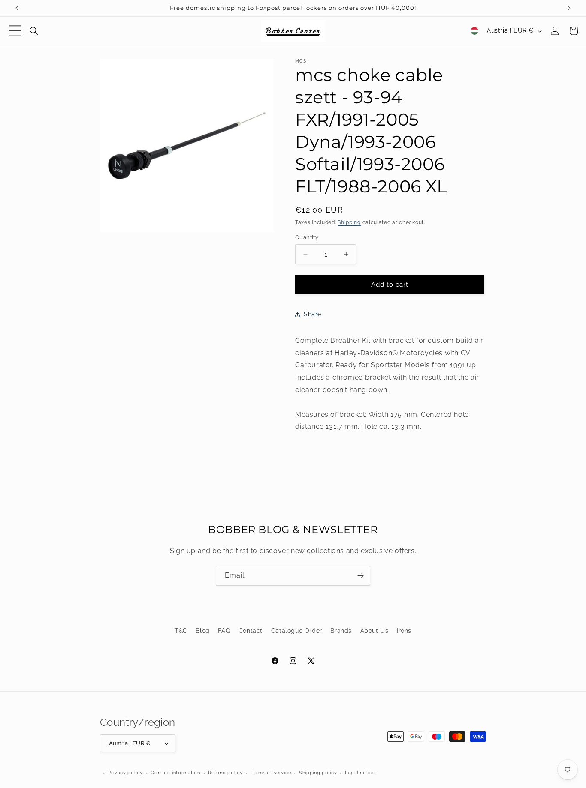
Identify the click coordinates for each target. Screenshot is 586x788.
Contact (251, 630)
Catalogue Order (296, 630)
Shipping (349, 222)
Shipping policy (318, 773)
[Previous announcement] (16, 8)
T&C (181, 630)
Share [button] (312, 314)
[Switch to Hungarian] (474, 31)
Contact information (175, 773)
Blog (202, 630)
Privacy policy (125, 773)
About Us (374, 630)
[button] (15, 30)
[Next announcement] (569, 8)
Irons (404, 630)
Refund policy (225, 773)
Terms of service (271, 773)
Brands (341, 630)
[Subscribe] (360, 576)
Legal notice (360, 773)
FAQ (224, 630)
